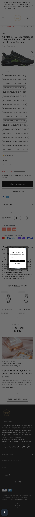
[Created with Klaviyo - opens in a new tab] (17, 268)
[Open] (4, 512)
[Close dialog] (25, 249)
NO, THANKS (17, 263)
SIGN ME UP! (17, 260)
